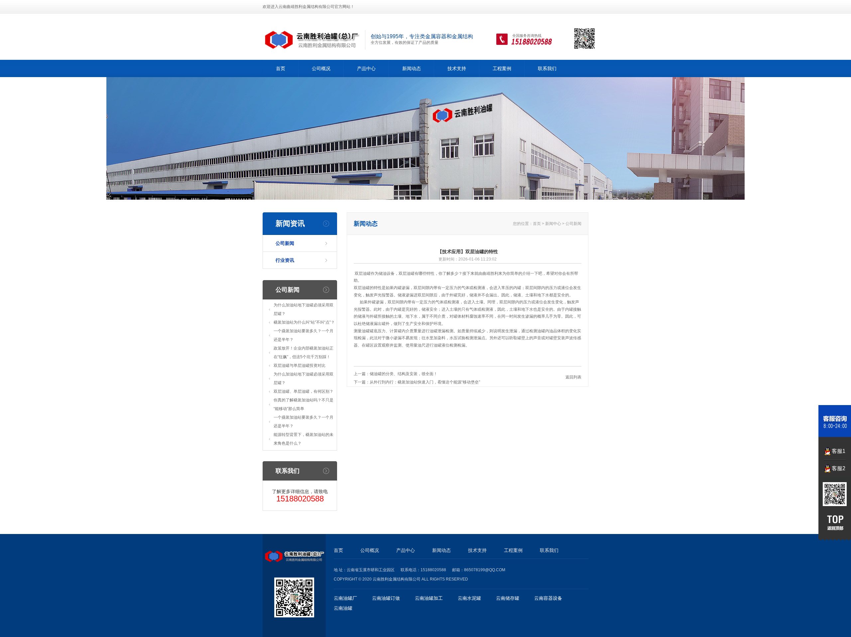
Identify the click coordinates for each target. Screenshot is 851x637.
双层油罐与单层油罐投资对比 (299, 365)
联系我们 (547, 68)
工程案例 (502, 68)
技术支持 (456, 68)
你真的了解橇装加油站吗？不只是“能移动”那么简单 (303, 404)
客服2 (838, 468)
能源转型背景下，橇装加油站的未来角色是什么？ (303, 439)
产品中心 (366, 68)
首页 (280, 68)
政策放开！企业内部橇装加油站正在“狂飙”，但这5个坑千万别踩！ (303, 352)
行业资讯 (285, 260)
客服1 (838, 451)
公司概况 (321, 68)
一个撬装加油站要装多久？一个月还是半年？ (303, 335)
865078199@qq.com (484, 570)
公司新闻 (285, 243)
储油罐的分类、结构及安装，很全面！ (403, 374)
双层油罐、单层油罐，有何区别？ (303, 391)
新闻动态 (411, 68)
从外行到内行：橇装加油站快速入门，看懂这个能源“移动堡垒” (425, 382)
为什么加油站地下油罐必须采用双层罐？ (303, 309)
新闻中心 (553, 223)
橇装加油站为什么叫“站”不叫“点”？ (304, 322)
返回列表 (573, 377)
